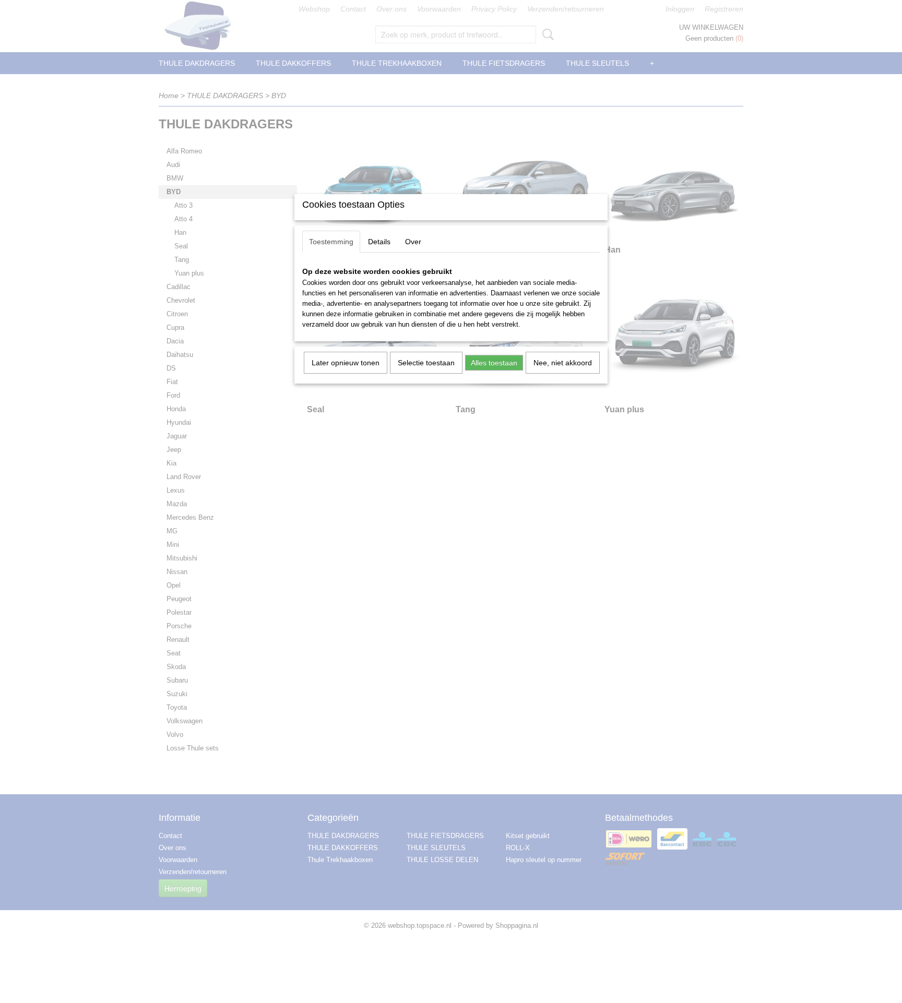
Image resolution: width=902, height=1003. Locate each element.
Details (379, 241)
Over (413, 241)
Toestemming (331, 241)
